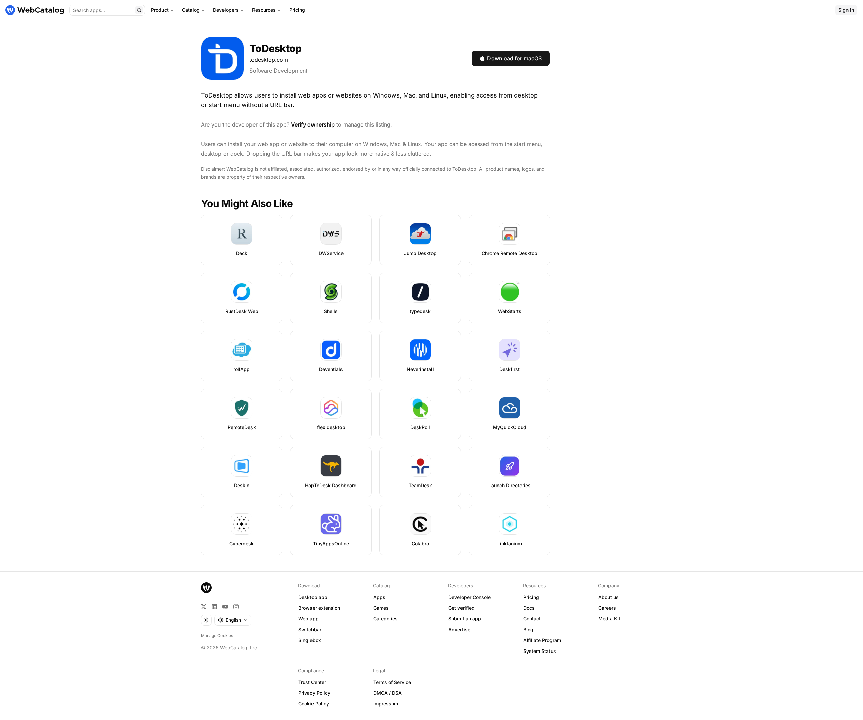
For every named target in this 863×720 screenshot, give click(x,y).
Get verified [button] (461, 608)
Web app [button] (308, 618)
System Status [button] (539, 651)
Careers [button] (607, 608)
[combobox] (232, 620)
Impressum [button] (385, 704)
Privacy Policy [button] (314, 693)
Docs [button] (529, 608)
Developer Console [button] (469, 597)
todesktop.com (268, 59)
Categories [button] (385, 618)
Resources (264, 10)
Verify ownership (313, 124)
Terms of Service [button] (392, 682)
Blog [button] (528, 629)
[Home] (34, 10)
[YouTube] (225, 606)
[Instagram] (236, 606)
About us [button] (608, 597)
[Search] (139, 10)
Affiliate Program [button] (542, 640)
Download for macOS (514, 58)
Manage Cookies (217, 635)
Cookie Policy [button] (313, 704)
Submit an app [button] (464, 618)
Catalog (191, 10)
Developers (226, 10)
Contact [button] (532, 618)
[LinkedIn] (214, 606)
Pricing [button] (531, 597)
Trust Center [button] (312, 682)
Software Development (278, 70)
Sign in (846, 10)
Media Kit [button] (609, 618)
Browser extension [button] (319, 608)
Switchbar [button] (309, 629)
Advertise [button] (459, 629)
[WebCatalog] (206, 587)
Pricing (297, 10)
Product (160, 10)
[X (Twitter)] (203, 606)
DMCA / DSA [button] (387, 693)
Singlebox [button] (309, 640)
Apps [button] (379, 597)
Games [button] (381, 608)
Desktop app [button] (312, 597)
